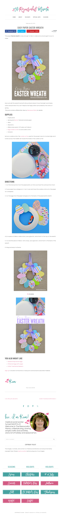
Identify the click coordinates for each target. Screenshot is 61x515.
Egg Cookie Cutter (13, 129)
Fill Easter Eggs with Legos (15, 364)
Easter (16, 120)
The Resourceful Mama (30, 9)
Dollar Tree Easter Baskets (15, 366)
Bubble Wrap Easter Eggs (15, 361)
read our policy (22, 451)
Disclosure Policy (32, 110)
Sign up (7, 370)
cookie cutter (24, 136)
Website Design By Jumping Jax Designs (35, 512)
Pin (28, 294)
